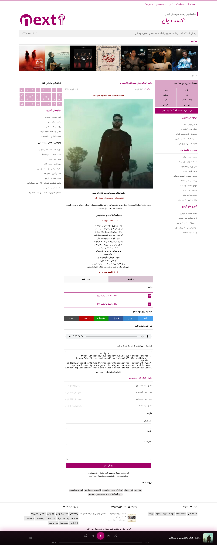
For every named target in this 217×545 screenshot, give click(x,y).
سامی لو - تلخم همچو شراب (186, 134)
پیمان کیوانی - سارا (190, 232)
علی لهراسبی (53, 523)
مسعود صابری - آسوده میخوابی (185, 176)
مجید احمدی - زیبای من (187, 143)
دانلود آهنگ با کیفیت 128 (124, 304)
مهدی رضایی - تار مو (53, 178)
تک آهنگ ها (116, 372)
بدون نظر (86, 279)
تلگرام (146, 318)
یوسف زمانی (40, 518)
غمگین (165, 95)
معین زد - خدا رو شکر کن (187, 222)
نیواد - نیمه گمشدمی (189, 129)
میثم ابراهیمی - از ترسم (52, 187)
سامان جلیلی (29, 518)
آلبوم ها (172, 513)
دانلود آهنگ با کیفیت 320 (124, 295)
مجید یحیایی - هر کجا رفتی (50, 154)
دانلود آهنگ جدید (118, 193)
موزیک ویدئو (161, 4)
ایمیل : (148, 431)
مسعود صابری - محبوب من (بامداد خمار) (45, 192)
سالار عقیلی (51, 518)
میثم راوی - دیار (55, 159)
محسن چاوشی (62, 513)
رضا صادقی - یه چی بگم (187, 200)
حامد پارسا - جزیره (190, 171)
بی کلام (187, 104)
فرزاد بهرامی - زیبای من (52, 117)
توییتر (131, 318)
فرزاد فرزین (74, 523)
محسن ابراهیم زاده (38, 513)
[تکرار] (85, 536)
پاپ (187, 90)
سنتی (165, 90)
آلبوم (171, 4)
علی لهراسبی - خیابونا (189, 166)
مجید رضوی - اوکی (190, 157)
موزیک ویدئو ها (161, 513)
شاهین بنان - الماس (189, 190)
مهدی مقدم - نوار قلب (188, 185)
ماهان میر (123, 205)
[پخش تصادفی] (115, 536)
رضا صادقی (73, 513)
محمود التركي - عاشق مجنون (186, 138)
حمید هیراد (64, 523)
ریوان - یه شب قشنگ (188, 180)
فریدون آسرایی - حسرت (188, 218)
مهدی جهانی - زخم (190, 195)
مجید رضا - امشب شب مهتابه (49, 149)
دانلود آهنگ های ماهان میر (140, 378)
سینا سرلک (61, 518)
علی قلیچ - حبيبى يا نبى (52, 164)
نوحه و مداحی (187, 99)
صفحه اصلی (192, 513)
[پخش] (100, 536)
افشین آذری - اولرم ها (52, 173)
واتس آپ (101, 318)
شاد (187, 95)
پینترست (86, 318)
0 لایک (131, 279)
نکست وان (108, 220)
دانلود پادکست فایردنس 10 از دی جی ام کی (44, 183)
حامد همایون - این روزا (188, 161)
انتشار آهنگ (148, 4)
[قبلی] (92, 536)
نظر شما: (147, 441)
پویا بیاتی (50, 513)
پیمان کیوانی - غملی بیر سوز (186, 227)
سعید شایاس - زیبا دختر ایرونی (49, 168)
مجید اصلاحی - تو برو (188, 213)
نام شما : (147, 421)
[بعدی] (108, 536)
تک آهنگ (180, 4)
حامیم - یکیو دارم (190, 124)
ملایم (166, 99)
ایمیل (71, 318)
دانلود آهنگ (191, 4)
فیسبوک (116, 318)
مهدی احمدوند (72, 518)
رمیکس (166, 104)
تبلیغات (150, 513)
